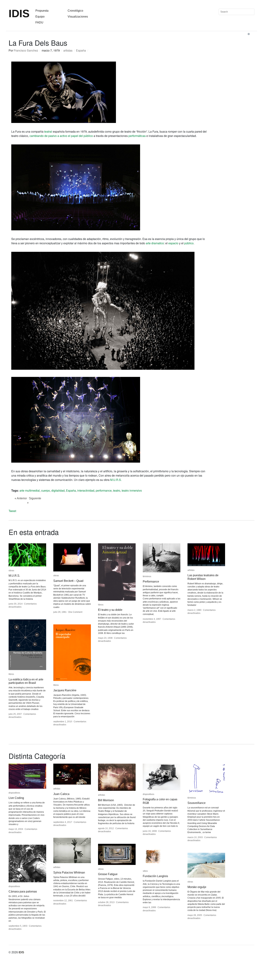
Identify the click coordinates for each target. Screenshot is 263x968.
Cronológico (75, 10)
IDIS (19, 14)
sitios (145, 871)
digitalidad (58, 490)
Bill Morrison (106, 800)
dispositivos (14, 793)
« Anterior (21, 498)
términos (147, 576)
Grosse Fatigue (108, 874)
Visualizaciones (78, 16)
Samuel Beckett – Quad (68, 580)
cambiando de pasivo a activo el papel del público (61, 136)
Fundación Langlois (155, 876)
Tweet (12, 511)
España (81, 50)
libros (100, 605)
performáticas (137, 136)
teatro (116, 490)
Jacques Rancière (64, 690)
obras (11, 570)
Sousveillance (196, 802)
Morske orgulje (196, 887)
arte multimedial (30, 490)
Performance (151, 581)
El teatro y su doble (110, 609)
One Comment (75, 612)
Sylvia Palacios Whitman (69, 872)
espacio (173, 243)
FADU (39, 22)
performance (104, 490)
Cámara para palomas (23, 891)
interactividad (85, 490)
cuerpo (45, 490)
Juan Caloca (61, 793)
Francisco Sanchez (26, 50)
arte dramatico (155, 243)
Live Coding (16, 797)
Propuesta (41, 10)
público (189, 243)
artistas (67, 50)
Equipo (40, 16)
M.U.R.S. (116, 480)
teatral (48, 131)
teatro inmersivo (132, 490)
